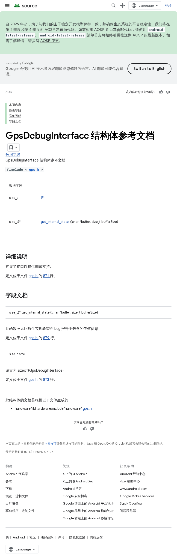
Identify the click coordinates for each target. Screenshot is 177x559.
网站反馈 (96, 537)
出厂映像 (12, 503)
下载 (9, 489)
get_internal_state (55, 222)
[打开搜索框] (113, 5)
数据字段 (13, 154)
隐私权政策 (77, 537)
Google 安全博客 (75, 496)
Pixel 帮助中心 (130, 481)
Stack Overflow (131, 503)
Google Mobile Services (137, 496)
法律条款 (47, 537)
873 (46, 379)
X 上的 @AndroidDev (78, 481)
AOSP (9, 92)
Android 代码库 (17, 474)
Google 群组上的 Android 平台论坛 (88, 503)
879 (46, 338)
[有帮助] (161, 92)
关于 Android (15, 537)
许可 (61, 537)
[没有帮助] (168, 92)
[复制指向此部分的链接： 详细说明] (33, 257)
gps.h (35, 169)
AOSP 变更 (49, 41)
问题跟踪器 (128, 511)
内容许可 (50, 443)
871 (46, 276)
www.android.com (133, 489)
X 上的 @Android (75, 474)
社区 (33, 537)
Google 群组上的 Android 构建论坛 (88, 511)
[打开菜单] (7, 5)
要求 (9, 481)
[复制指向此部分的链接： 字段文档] (33, 296)
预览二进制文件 (17, 496)
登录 (168, 5)
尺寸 (44, 198)
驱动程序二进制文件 (20, 511)
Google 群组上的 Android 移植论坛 (88, 518)
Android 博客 (72, 489)
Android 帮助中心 (132, 474)
